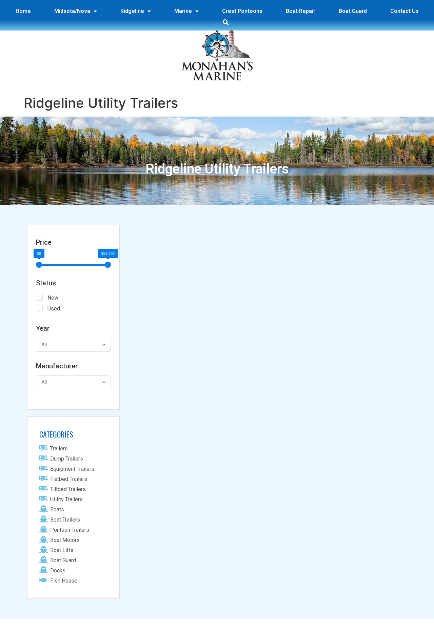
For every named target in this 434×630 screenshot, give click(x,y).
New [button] (52, 297)
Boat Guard (353, 11)
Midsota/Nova (72, 11)
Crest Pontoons (242, 11)
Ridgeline (132, 11)
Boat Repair (300, 11)
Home (23, 11)
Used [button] (53, 308)
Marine (183, 11)
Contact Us (404, 11)
